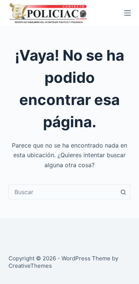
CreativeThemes (30, 265)
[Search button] (123, 192)
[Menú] (127, 13)
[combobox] (62, 192)
